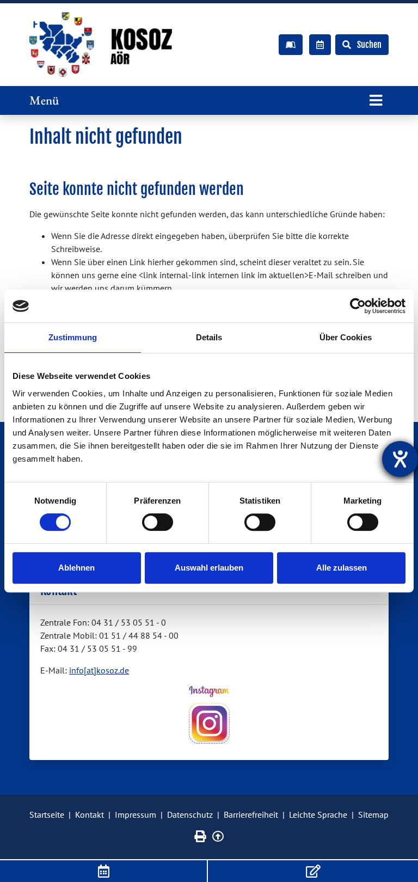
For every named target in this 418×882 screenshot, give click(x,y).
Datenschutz (190, 814)
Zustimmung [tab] (72, 337)
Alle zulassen (341, 567)
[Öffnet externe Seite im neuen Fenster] (209, 691)
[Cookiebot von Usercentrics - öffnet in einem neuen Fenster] (357, 306)
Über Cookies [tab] (345, 337)
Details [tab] (209, 337)
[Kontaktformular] (313, 871)
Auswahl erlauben (209, 567)
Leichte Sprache (318, 814)
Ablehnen (76, 567)
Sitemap (373, 814)
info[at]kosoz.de (99, 670)
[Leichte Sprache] (291, 44)
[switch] (157, 522)
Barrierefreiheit (251, 814)
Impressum (135, 814)
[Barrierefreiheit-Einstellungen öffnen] (400, 459)
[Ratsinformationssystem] (320, 44)
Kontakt (89, 814)
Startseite (46, 814)
